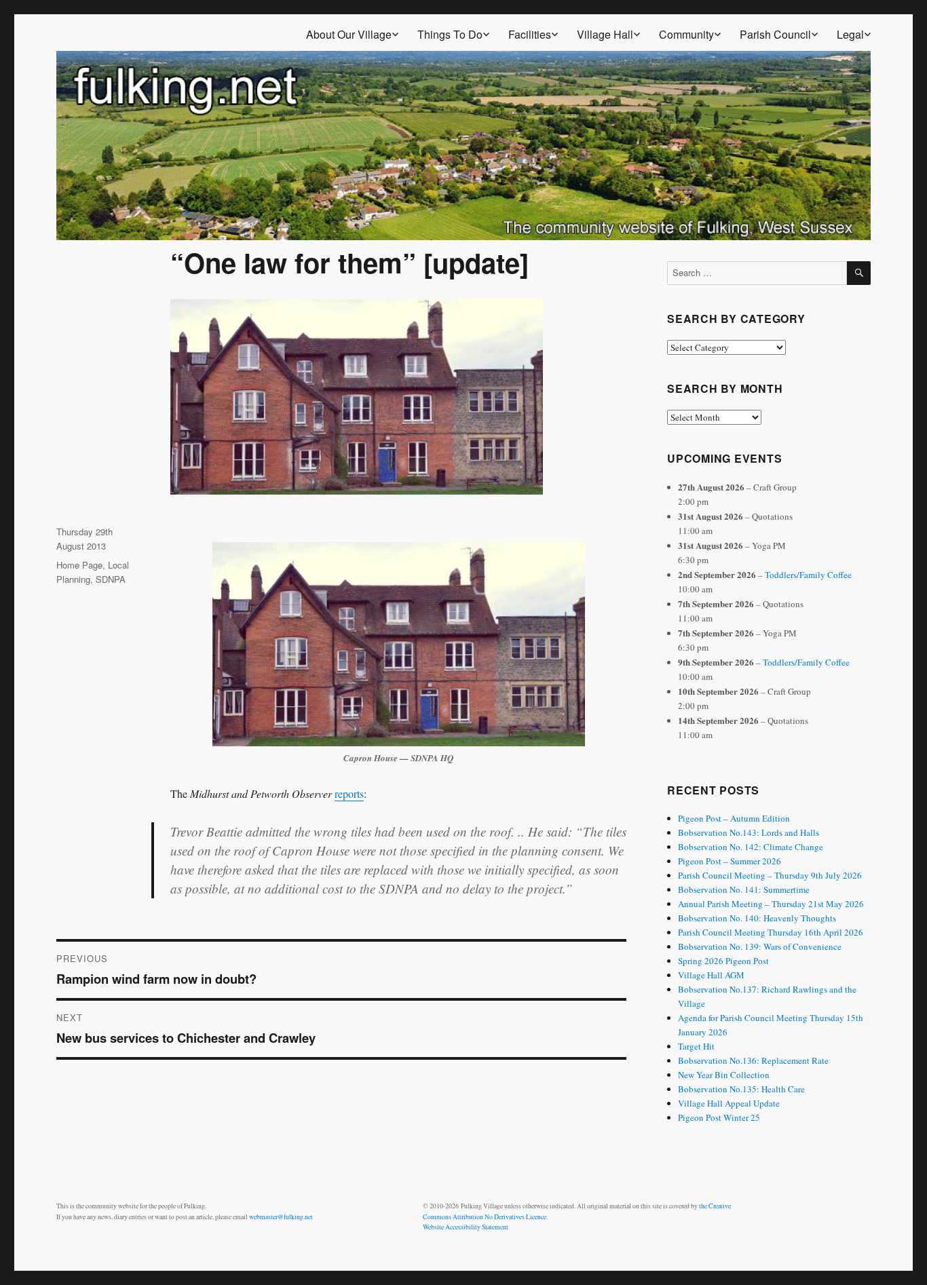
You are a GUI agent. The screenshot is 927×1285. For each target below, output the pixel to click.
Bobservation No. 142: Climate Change (750, 847)
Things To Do (450, 34)
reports (349, 793)
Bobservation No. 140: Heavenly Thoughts (757, 918)
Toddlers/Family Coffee (808, 575)
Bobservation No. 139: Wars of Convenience (759, 946)
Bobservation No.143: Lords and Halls (748, 832)
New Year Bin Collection (724, 1075)
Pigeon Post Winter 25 (719, 1117)
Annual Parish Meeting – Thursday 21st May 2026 (771, 904)
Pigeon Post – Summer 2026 (729, 861)
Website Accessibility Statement (465, 1227)
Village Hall (605, 34)
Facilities (529, 34)
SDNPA (111, 579)
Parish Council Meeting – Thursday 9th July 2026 (770, 875)
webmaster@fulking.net (281, 1216)
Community (686, 34)
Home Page (79, 564)
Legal (850, 34)
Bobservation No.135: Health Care (741, 1089)
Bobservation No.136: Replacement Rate (753, 1060)
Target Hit (696, 1046)
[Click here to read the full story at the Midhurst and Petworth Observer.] (398, 644)
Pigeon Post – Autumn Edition (734, 818)
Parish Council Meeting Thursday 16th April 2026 (770, 932)
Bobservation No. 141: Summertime (744, 889)
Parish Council (775, 34)
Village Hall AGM (711, 975)
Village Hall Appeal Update (729, 1103)
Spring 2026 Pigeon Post (723, 961)
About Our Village (349, 34)
